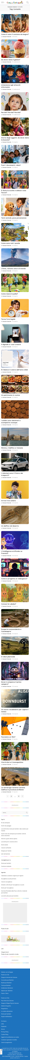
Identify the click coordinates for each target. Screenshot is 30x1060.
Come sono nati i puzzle (10, 243)
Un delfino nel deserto (10, 526)
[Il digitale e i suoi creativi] (15, 333)
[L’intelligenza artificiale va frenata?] (15, 540)
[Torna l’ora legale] (15, 308)
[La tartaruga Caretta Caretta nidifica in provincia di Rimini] (15, 776)
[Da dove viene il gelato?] (15, 48)
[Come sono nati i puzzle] (15, 232)
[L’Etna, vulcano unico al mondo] (15, 257)
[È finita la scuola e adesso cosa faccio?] (15, 179)
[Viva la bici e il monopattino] (15, 751)
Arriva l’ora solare (8, 501)
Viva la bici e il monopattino (12, 762)
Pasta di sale (5, 928)
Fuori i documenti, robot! (11, 165)
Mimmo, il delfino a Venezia (12, 448)
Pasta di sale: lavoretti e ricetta (9, 954)
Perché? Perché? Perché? (11, 112)
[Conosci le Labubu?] (15, 593)
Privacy (1, 1052)
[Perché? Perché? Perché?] (15, 101)
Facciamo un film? (8, 737)
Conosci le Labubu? (8, 604)
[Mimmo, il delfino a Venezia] (15, 437)
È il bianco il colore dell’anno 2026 (14, 370)
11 (18, 796)
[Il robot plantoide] (15, 646)
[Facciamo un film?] (15, 726)
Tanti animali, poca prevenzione (13, 218)
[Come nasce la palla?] (15, 283)
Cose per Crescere (6, 36)
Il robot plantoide (8, 657)
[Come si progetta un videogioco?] (15, 567)
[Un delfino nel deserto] (15, 515)
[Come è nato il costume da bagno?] (15, 23)
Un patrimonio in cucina (10, 395)
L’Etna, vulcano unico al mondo (13, 268)
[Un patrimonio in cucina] (15, 384)
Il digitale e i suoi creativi (11, 344)
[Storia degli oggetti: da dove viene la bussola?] (15, 127)
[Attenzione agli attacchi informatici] (15, 74)
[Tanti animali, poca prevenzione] (15, 207)
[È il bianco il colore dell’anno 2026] (15, 359)
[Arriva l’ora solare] (15, 489)
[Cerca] (27, 2)
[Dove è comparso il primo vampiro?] (15, 671)
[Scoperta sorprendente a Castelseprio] (15, 618)
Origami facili (5, 952)
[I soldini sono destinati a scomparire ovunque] (15, 409)
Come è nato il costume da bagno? (15, 34)
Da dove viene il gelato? (10, 60)
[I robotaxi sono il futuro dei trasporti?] (15, 462)
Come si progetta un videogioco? (14, 579)
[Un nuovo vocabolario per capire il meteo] (15, 698)
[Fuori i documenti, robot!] (15, 154)
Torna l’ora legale (8, 319)
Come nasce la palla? (9, 294)
